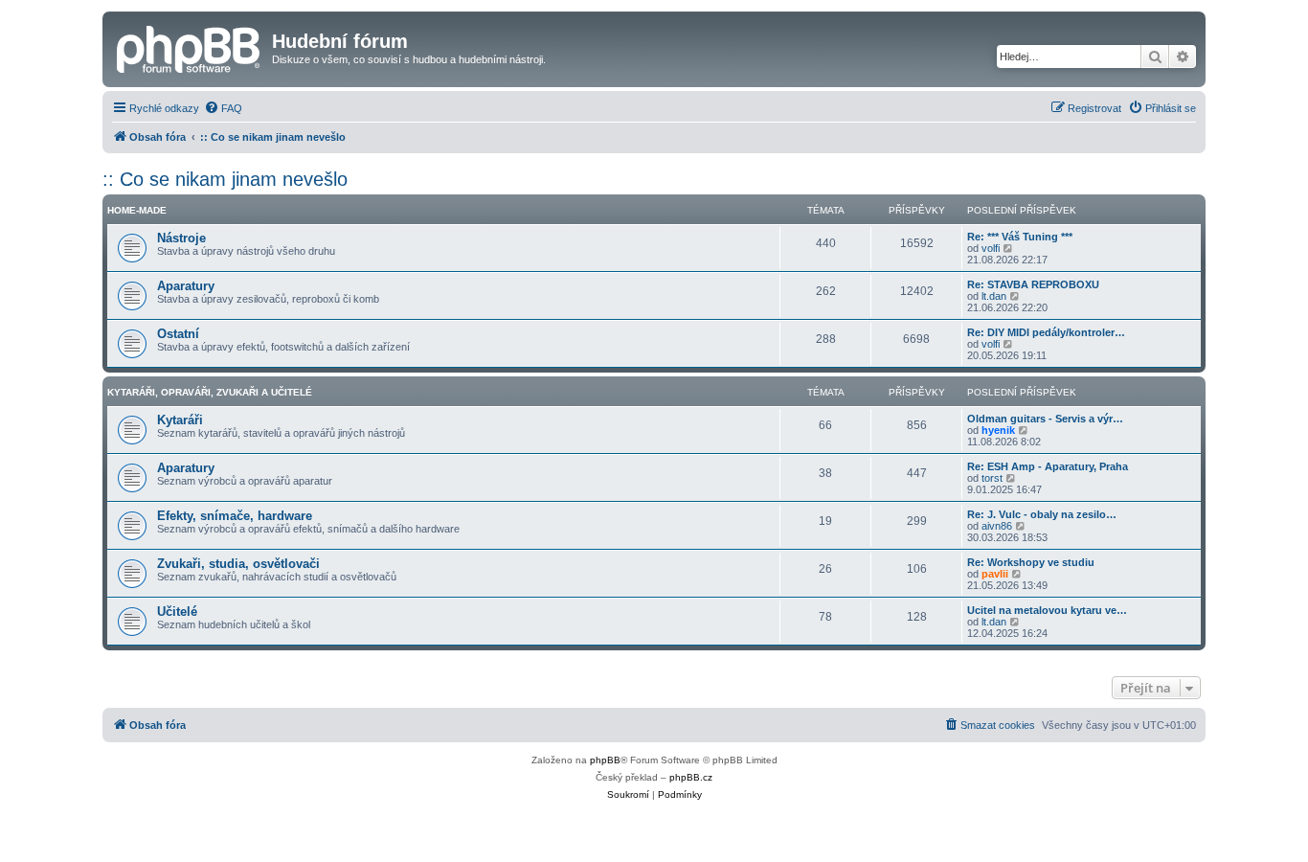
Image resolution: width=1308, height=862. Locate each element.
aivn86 (996, 526)
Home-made (137, 210)
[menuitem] (223, 108)
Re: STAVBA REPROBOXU (1033, 284)
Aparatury (185, 286)
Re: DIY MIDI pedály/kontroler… (1046, 332)
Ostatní (178, 334)
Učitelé (177, 611)
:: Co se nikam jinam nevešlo (225, 179)
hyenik (998, 430)
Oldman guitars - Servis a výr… (1045, 418)
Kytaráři (180, 420)
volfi (990, 248)
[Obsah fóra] (189, 47)
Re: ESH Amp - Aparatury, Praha (1047, 466)
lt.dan (993, 296)
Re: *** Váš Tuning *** (1019, 236)
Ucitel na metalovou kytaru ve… (1047, 610)
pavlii (994, 573)
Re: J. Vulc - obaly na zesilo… (1041, 514)
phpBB (605, 760)
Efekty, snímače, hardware (234, 516)
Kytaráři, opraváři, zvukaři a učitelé (209, 392)
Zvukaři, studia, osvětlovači (238, 563)
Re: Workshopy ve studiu (1030, 562)
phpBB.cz (690, 777)
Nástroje (181, 238)
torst (992, 478)
